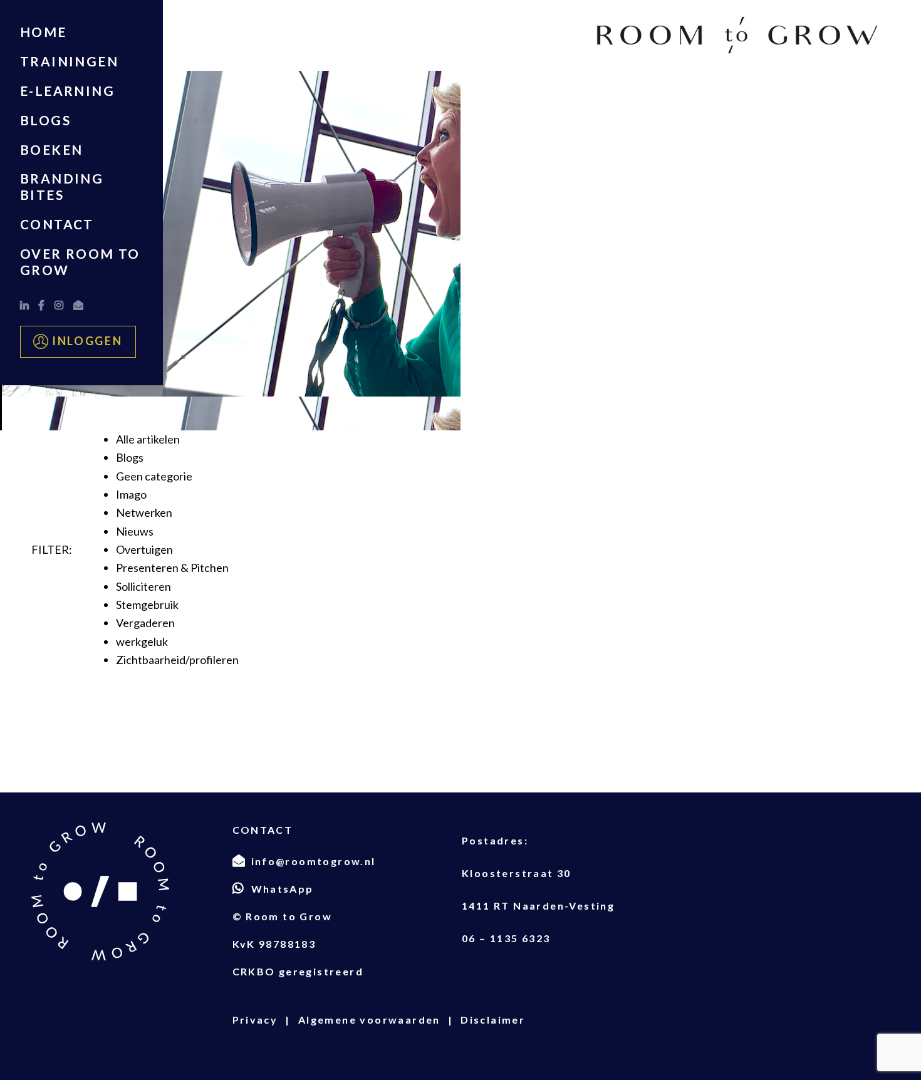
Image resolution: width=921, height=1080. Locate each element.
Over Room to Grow (80, 262)
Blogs (45, 120)
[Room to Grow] (737, 35)
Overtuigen (144, 549)
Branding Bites (61, 186)
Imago (131, 494)
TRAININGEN (69, 61)
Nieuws (135, 531)
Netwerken (144, 512)
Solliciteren (143, 586)
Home (43, 31)
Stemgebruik (147, 604)
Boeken (51, 149)
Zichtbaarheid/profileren (177, 660)
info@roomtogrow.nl (313, 861)
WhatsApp (282, 889)
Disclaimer (492, 1019)
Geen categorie (154, 476)
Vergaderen (145, 623)
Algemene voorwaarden (369, 1019)
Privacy (255, 1019)
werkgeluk (142, 641)
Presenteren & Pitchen (172, 567)
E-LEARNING (67, 90)
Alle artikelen (148, 439)
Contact (57, 224)
